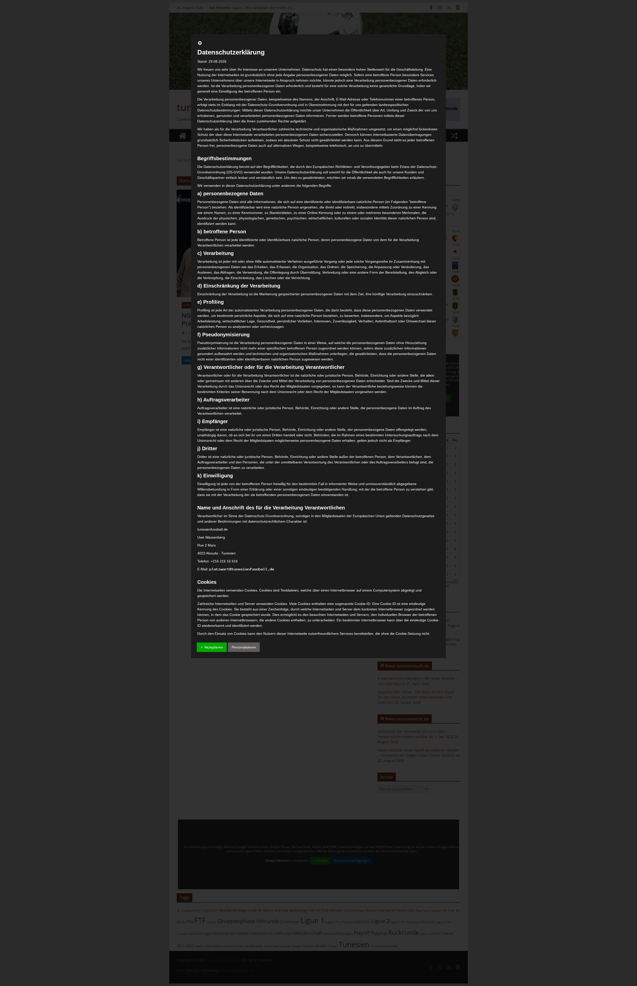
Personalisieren (244, 647)
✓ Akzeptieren (212, 647)
